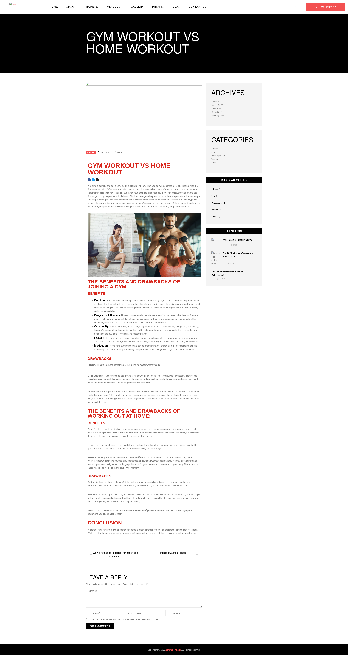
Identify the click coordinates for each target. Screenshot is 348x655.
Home (53, 6)
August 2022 (217, 105)
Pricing (158, 6)
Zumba (214, 162)
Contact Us (198, 6)
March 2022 (216, 112)
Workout (91, 152)
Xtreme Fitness (173, 649)
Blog (176, 6)
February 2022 (217, 115)
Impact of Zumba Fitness (173, 552)
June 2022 (216, 108)
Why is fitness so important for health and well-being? (115, 554)
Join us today (324, 6)
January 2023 (217, 101)
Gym (213, 152)
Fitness (214, 148)
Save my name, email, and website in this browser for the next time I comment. (124, 619)
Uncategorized (218, 155)
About (71, 6)
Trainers (91, 6)
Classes (113, 6)
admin (119, 152)
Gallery (137, 6)
